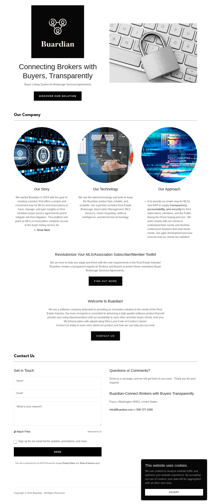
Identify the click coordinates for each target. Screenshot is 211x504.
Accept (174, 492)
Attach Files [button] (23, 431)
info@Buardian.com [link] (121, 409)
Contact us (105, 336)
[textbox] (58, 381)
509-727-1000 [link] (144, 409)
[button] (41, 230)
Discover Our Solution (57, 96)
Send (57, 452)
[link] (57, 32)
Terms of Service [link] (87, 463)
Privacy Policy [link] (69, 463)
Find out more (105, 281)
